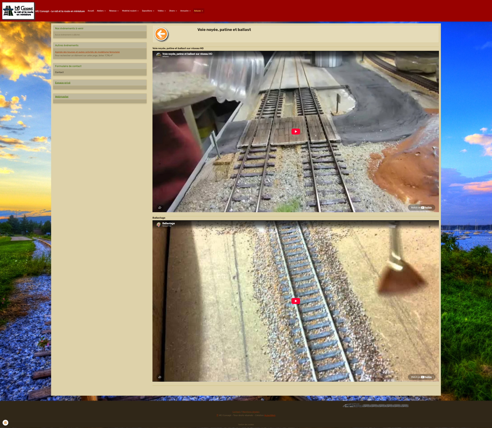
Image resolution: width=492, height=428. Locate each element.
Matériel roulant (129, 10)
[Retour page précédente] (161, 34)
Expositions (147, 10)
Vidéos (161, 10)
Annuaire (184, 10)
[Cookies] (5, 423)
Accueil (91, 10)
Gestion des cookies (246, 425)
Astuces (197, 10)
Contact (59, 72)
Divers (172, 10)
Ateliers (100, 10)
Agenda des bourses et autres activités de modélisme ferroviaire (87, 52)
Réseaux (113, 10)
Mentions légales (250, 411)
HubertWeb (269, 415)
